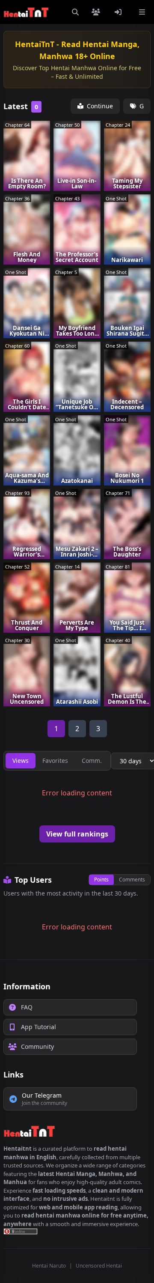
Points (101, 879)
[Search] (75, 12)
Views (20, 760)
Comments (132, 879)
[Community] (97, 12)
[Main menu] (142, 12)
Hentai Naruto (49, 1265)
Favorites (55, 760)
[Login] (119, 12)
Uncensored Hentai (99, 1265)
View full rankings (77, 834)
